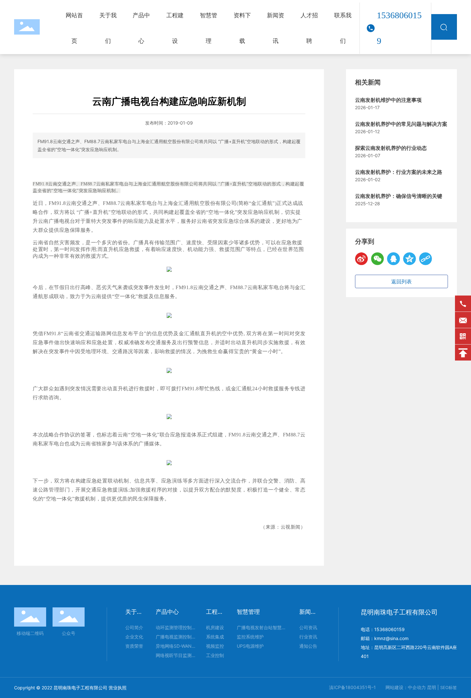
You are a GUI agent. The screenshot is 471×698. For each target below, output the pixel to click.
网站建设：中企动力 (405, 687)
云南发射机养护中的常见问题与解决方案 (401, 124)
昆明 (431, 687)
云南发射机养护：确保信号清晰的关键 (398, 196)
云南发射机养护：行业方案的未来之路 (398, 172)
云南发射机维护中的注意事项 (388, 100)
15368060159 (399, 28)
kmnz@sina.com (391, 638)
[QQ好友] (393, 258)
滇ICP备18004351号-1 (352, 687)
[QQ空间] (409, 258)
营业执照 (118, 687)
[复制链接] (425, 258)
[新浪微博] (361, 258)
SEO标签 (448, 687)
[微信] (377, 258)
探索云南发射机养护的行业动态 (391, 148)
